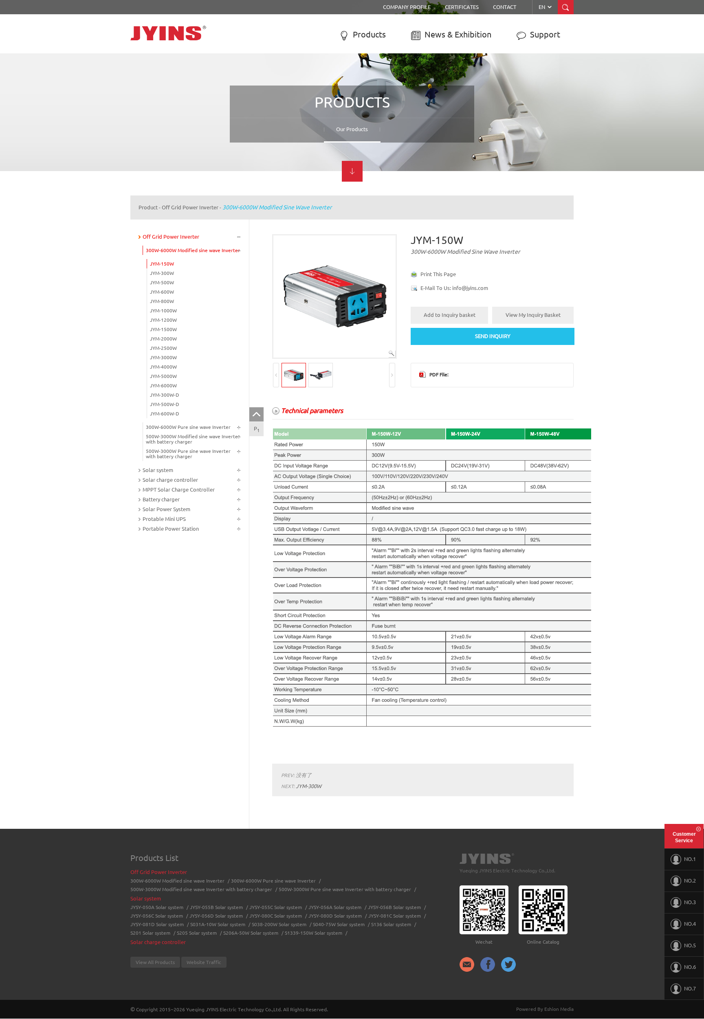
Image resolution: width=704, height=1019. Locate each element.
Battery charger (161, 499)
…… (255, 142)
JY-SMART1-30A (498, 108)
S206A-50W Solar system (250, 933)
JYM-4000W (163, 366)
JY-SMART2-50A (498, 129)
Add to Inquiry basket (449, 315)
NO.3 (690, 902)
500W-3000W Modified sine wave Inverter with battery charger (181, 114)
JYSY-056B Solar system (277, 131)
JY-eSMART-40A (498, 118)
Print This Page (438, 274)
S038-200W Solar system (279, 924)
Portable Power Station (171, 528)
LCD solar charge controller (395, 91)
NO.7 (690, 988)
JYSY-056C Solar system (156, 915)
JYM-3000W (163, 357)
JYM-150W (162, 263)
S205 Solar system (197, 933)
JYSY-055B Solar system (277, 101)
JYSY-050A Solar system (277, 91)
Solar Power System (166, 509)
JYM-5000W (163, 376)
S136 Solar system (391, 924)
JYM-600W (162, 291)
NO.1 (690, 859)
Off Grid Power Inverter (172, 71)
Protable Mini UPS (164, 519)
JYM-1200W (163, 320)
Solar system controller (390, 111)
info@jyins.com (470, 288)
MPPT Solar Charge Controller (508, 75)
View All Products (155, 962)
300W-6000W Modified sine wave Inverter (181, 91)
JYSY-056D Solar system (216, 915)
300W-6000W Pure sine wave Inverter (177, 101)
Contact (504, 7)
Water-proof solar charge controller (403, 121)
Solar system (268, 71)
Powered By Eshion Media (545, 1009)
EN (546, 6)
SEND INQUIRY (492, 336)
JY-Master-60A (496, 139)
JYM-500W (162, 282)
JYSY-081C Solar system (394, 915)
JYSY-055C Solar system (278, 111)
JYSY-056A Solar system (277, 121)
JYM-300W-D (164, 394)
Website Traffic (204, 962)
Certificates (462, 7)
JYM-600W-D (164, 413)
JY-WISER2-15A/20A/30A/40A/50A (518, 98)
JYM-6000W (163, 385)
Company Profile (407, 7)
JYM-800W (162, 301)
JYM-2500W (163, 348)
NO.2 (690, 880)
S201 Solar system (150, 933)
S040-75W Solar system (339, 924)
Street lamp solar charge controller (403, 101)
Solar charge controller (405, 71)
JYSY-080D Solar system (335, 915)
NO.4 (690, 924)
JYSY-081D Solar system (157, 924)
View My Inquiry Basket (533, 315)
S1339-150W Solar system (313, 933)
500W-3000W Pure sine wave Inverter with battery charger (177, 130)
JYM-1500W (163, 329)
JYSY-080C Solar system (275, 915)
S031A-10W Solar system (217, 924)
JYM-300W (162, 273)
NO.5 (690, 945)
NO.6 (690, 967)
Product (148, 207)
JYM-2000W (163, 338)
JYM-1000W (163, 310)
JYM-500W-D (164, 404)
